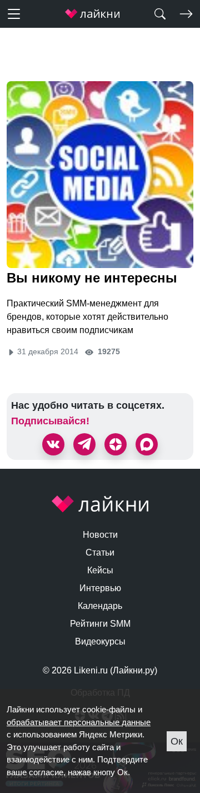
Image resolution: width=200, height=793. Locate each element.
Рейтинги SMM (100, 623)
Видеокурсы (100, 641)
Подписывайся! (50, 421)
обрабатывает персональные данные (79, 722)
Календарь (100, 606)
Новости (100, 534)
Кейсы (100, 570)
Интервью (100, 588)
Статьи (100, 552)
